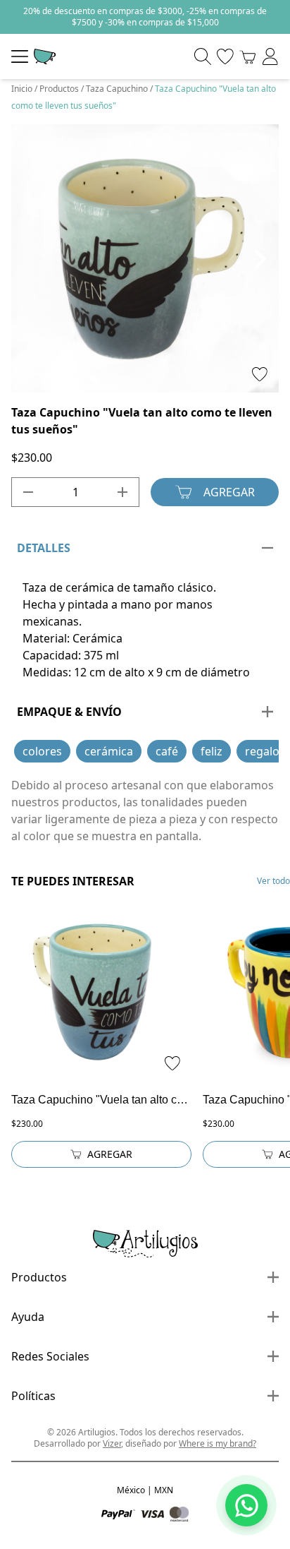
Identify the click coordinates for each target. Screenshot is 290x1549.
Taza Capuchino (117, 89)
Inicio (21, 89)
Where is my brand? (217, 1443)
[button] (94, 378)
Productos (59, 89)
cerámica (108, 751)
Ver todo (273, 881)
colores (42, 751)
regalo (262, 751)
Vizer (112, 1443)
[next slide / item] (259, 258)
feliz (211, 751)
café (167, 751)
